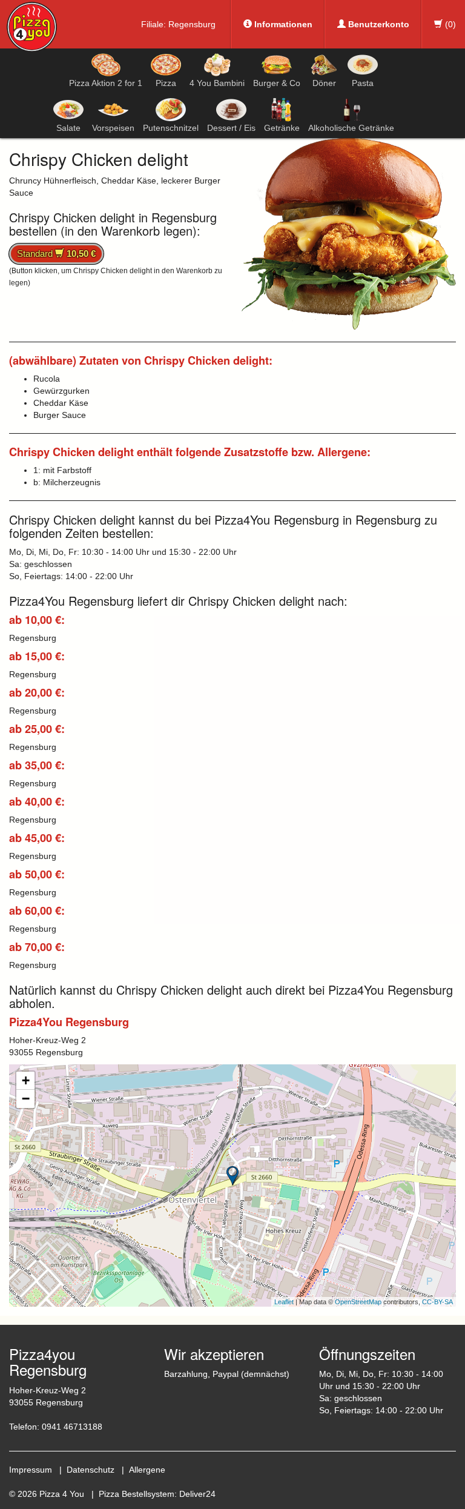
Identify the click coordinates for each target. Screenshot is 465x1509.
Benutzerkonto (377, 24)
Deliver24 (197, 1494)
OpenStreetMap (358, 1301)
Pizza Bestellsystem (136, 1494)
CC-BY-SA (437, 1301)
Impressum (30, 1469)
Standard (56, 253)
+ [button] (26, 1080)
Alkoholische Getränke (351, 128)
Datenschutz (90, 1469)
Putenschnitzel (171, 128)
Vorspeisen (113, 128)
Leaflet (284, 1301)
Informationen (282, 24)
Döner (324, 83)
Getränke (282, 128)
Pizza (166, 83)
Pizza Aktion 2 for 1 (105, 83)
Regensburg (192, 24)
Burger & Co (276, 83)
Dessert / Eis (231, 128)
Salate (68, 128)
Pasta (363, 83)
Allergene (147, 1469)
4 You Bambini (217, 83)
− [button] (26, 1098)
